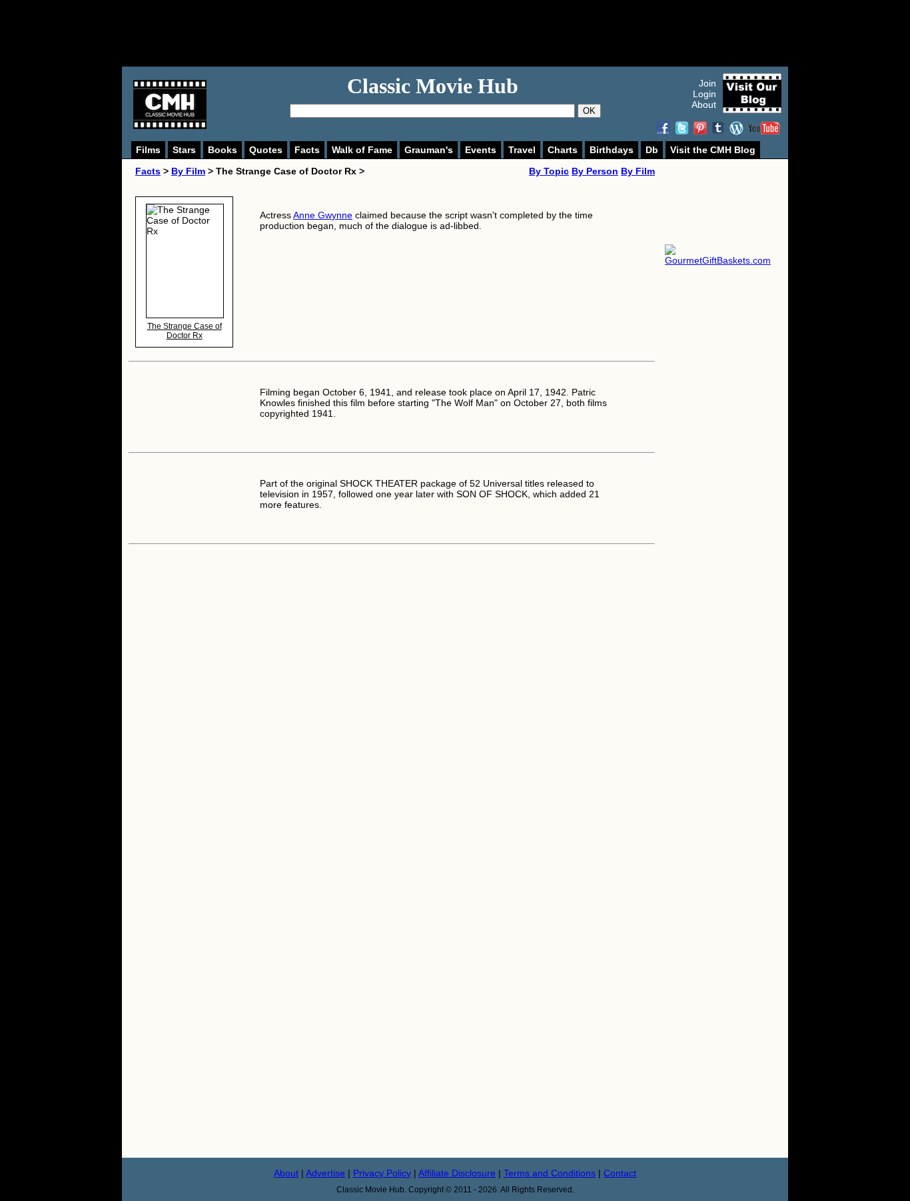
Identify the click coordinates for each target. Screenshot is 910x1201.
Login (704, 94)
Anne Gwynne (322, 215)
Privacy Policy (382, 1173)
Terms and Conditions (550, 1173)
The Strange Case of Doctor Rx (184, 331)
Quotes (265, 149)
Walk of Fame (362, 149)
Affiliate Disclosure (457, 1173)
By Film (188, 171)
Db (652, 149)
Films (148, 149)
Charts (563, 149)
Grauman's (428, 149)
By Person (595, 171)
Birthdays (612, 149)
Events (480, 149)
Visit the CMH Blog (712, 149)
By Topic (549, 171)
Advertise (325, 1173)
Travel (522, 149)
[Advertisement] (469, 33)
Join (707, 83)
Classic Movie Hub (432, 86)
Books (222, 149)
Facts (307, 149)
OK (589, 111)
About (703, 104)
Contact (620, 1173)
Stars (184, 149)
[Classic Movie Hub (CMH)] (170, 125)
